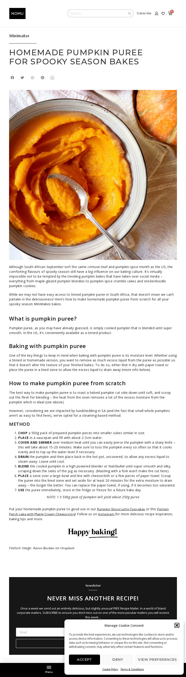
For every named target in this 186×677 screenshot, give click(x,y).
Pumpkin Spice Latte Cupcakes (121, 509)
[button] (177, 625)
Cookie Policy (110, 669)
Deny (117, 659)
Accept (84, 659)
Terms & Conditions (132, 669)
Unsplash (67, 548)
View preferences (157, 659)
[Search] (130, 13)
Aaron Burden (43, 548)
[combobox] (96, 13)
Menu (49, 672)
